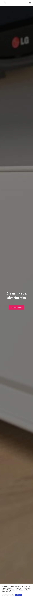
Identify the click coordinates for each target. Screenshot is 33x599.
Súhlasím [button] (18, 595)
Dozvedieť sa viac (16, 307)
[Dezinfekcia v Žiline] (5, 3)
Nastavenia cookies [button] (8, 595)
